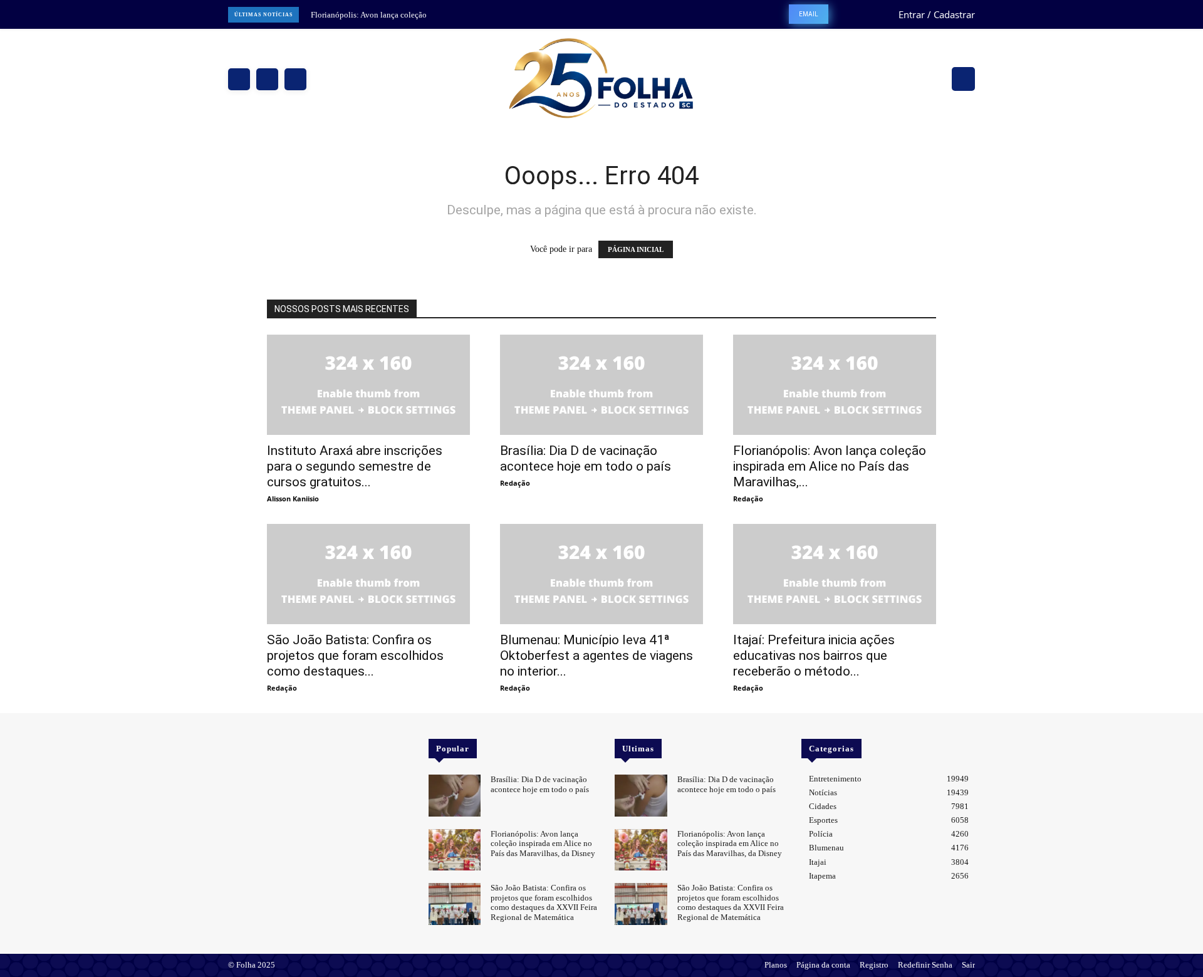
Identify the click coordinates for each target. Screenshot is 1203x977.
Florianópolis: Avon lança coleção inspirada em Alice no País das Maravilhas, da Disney (543, 843)
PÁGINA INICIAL (636, 249)
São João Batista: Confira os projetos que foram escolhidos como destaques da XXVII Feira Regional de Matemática (544, 902)
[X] (295, 79)
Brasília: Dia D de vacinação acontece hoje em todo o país (585, 458)
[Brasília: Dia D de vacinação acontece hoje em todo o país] (601, 385)
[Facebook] (239, 79)
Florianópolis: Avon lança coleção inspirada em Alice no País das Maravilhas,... (829, 466)
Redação (515, 483)
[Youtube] (272, 747)
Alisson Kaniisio (293, 498)
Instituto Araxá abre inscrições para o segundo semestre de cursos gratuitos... (354, 466)
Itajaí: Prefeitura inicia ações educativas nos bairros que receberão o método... (814, 655)
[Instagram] (267, 79)
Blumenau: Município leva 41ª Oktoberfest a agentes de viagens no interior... (596, 655)
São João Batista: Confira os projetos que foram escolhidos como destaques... (355, 655)
